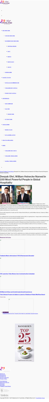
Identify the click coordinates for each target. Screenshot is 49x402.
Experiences (6, 98)
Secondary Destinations (12, 41)
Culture (7, 108)
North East (11, 61)
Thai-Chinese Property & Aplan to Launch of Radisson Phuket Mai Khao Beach (22, 294)
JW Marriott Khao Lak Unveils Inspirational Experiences (16, 292)
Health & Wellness (8, 140)
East (9, 51)
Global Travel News (10, 161)
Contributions (3, 381)
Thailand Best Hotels (11, 88)
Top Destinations (10, 35)
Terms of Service (4, 377)
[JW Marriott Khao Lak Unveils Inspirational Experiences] (12, 289)
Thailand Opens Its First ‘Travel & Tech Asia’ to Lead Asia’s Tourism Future (20, 313)
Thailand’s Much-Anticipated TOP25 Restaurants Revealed (17, 255)
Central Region (12, 46)
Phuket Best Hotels (10, 93)
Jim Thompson (9, 103)
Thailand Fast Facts (11, 150)
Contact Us (3, 376)
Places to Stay (7, 77)
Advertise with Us (4, 382)
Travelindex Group (40, 398)
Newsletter (3, 375)
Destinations (6, 30)
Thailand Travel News (11, 155)
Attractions (8, 119)
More (4, 145)
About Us (2, 373)
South (9, 67)
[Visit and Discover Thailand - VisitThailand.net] (5, 4)
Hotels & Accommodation (12, 82)
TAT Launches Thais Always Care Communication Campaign (17, 273)
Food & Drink (6, 124)
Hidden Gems (8, 72)
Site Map (2, 385)
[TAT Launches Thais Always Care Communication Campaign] (12, 271)
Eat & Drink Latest (10, 135)
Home (1, 171)
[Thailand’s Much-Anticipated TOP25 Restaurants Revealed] (12, 253)
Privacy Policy (3, 378)
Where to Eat (8, 129)
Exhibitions (11, 114)
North (9, 56)
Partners (2, 383)
